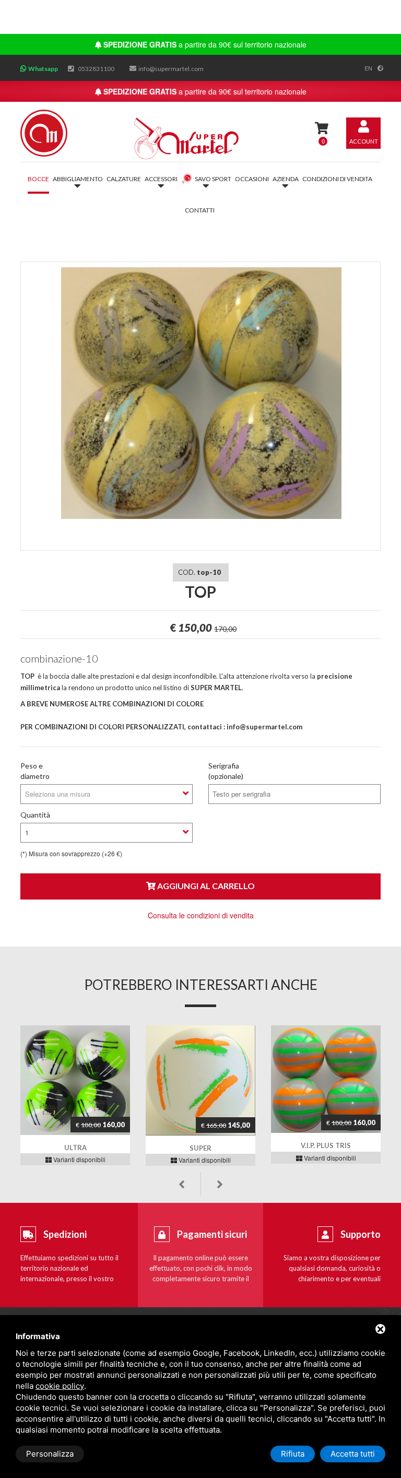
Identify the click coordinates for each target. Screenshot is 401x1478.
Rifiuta (292, 1454)
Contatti (200, 210)
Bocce (38, 179)
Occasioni (252, 179)
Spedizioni (65, 1234)
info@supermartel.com (171, 69)
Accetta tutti (353, 1454)
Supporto (360, 1234)
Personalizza (50, 1454)
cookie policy (60, 1386)
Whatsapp (43, 69)
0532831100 (96, 69)
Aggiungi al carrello (205, 886)
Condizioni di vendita (337, 179)
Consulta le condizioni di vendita (201, 915)
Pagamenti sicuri (212, 1234)
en (368, 68)
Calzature (124, 179)
